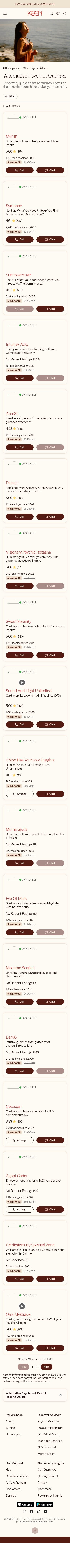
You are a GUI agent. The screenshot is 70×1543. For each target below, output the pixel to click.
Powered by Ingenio (50, 1495)
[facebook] (31, 1513)
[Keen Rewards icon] (58, 13)
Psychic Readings (48, 1421)
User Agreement (48, 1476)
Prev (23, 1366)
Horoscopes (13, 1434)
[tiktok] (38, 1513)
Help (8, 1469)
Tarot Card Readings (50, 1441)
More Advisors (46, 1454)
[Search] (51, 13)
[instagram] (24, 1513)
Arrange (22, 793)
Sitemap (11, 1495)
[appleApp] (25, 1506)
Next (46, 1366)
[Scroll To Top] (35, 1530)
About (9, 1421)
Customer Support (17, 1476)
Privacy (42, 1482)
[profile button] (64, 13)
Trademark (44, 1489)
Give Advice (13, 1489)
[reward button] (58, 13)
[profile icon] (64, 13)
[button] (60, 1395)
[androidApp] (44, 1506)
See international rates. (36, 1381)
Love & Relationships (50, 1428)
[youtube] (45, 1513)
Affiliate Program (16, 1482)
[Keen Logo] (35, 13)
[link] (22, 682)
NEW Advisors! (47, 1447)
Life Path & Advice (49, 1434)
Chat (52, 170)
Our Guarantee (47, 1469)
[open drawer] (5, 13)
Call (22, 170)
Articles (10, 1428)
